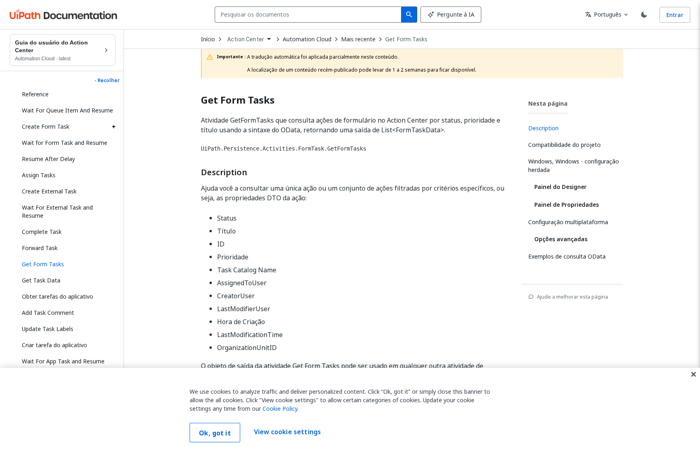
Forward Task (40, 248)
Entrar (674, 15)
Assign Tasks (38, 175)
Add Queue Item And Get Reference (55, 90)
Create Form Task (45, 126)
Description (224, 172)
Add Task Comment (48, 312)
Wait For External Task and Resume (57, 211)
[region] (350, 410)
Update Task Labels (47, 329)
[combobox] (309, 14)
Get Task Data (41, 280)
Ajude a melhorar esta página (572, 297)
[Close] (693, 374)
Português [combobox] (603, 14)
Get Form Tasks (406, 39)
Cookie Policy (279, 408)
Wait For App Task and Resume (63, 361)
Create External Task (49, 191)
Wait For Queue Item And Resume (67, 110)
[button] (65, 264)
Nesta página (548, 103)
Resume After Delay (48, 159)
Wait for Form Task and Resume (64, 142)
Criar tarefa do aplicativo (54, 345)
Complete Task (42, 231)
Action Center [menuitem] (245, 39)
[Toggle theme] (644, 14)
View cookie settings (287, 432)
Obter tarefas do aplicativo (57, 296)
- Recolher (107, 80)
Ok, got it (215, 433)
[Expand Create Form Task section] (113, 126)
